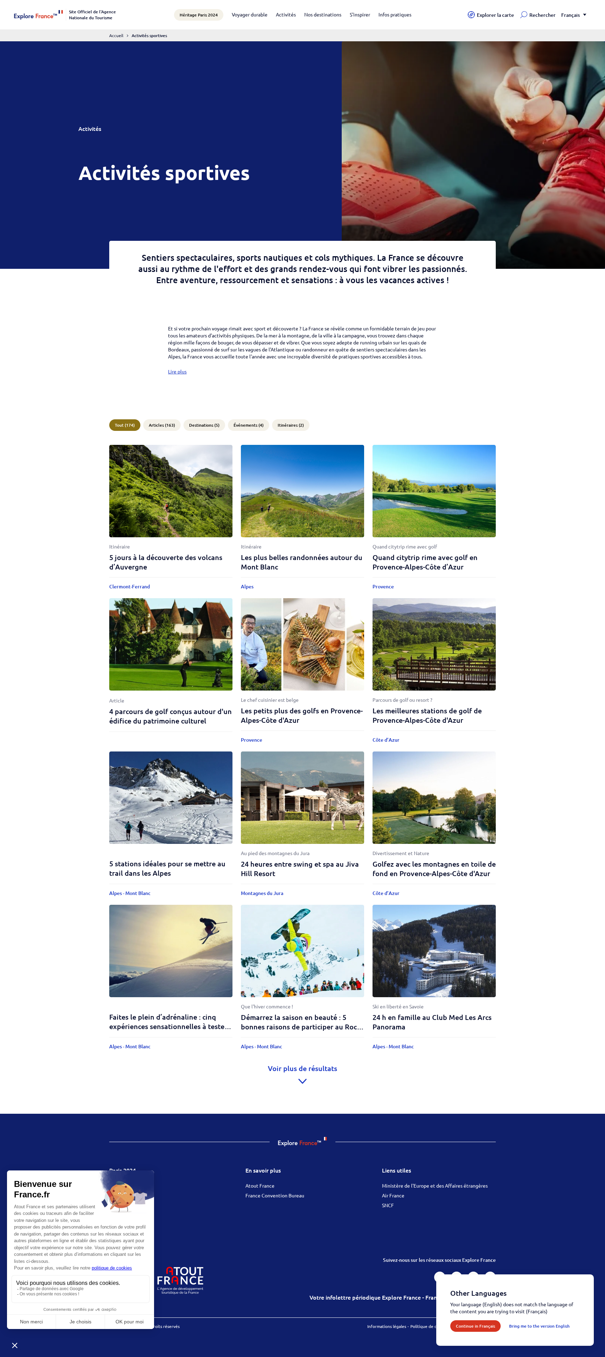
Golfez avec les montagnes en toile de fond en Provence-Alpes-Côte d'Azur (434, 868)
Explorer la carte (495, 15)
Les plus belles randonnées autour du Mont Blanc (301, 562)
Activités (286, 14)
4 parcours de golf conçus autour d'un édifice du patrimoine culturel (170, 716)
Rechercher (542, 15)
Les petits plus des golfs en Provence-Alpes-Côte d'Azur (302, 715)
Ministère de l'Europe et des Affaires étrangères (435, 1185)
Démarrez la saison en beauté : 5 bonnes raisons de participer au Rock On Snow (301, 1027)
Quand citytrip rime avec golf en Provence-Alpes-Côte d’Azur (425, 562)
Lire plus (177, 371)
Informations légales (386, 1326)
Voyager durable (249, 14)
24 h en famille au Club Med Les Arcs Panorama (432, 1022)
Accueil (116, 35)
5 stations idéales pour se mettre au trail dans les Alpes (167, 868)
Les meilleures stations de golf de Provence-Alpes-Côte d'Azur (427, 715)
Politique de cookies (429, 1326)
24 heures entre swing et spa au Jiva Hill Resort (300, 868)
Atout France (259, 1185)
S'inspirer (360, 14)
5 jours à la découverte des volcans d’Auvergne (165, 562)
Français (570, 15)
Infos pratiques (394, 14)
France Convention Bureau (274, 1195)
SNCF (388, 1205)
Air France (393, 1195)
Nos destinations (322, 14)
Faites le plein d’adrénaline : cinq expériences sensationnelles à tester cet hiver (168, 1026)
